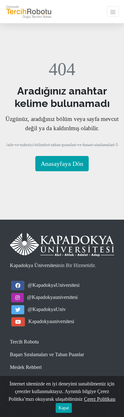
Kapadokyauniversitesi (51, 321)
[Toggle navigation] (113, 11)
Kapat (64, 408)
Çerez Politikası (99, 399)
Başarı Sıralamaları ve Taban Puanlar (47, 354)
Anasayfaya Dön (62, 163)
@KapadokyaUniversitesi (53, 285)
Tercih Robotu (24, 341)
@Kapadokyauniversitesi (52, 297)
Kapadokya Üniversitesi (34, 265)
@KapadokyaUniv (47, 309)
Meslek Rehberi (26, 367)
